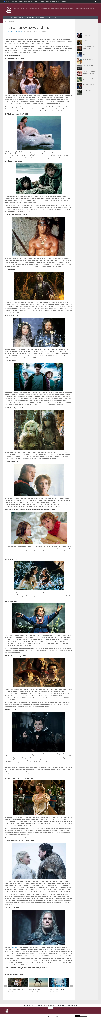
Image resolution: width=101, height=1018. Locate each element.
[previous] (5, 986)
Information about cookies (25, 1)
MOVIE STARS (40, 17)
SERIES (21, 17)
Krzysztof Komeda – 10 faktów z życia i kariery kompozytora (88, 92)
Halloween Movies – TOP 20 (56, 989)
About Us (36, 1)
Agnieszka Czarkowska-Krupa (14, 31)
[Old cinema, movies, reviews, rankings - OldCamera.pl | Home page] (8, 9)
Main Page (14, 1)
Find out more (83, 1016)
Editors (42, 1)
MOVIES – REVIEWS (10, 17)
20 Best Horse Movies (34, 989)
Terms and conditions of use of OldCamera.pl (56, 1)
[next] (71, 986)
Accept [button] (77, 1016)
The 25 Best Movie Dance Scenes (16, 989)
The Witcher (14, 947)
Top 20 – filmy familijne (88, 59)
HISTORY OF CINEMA (51, 17)
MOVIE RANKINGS (29, 17)
